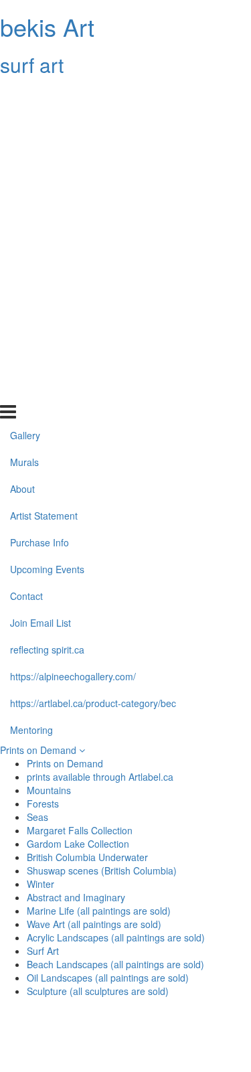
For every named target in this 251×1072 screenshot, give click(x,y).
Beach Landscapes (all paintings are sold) (115, 964)
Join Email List (40, 282)
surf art (32, 64)
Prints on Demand (39, 750)
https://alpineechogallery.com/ (73, 336)
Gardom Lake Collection (78, 843)
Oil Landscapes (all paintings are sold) (108, 977)
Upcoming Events (47, 229)
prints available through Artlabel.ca (100, 776)
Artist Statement (44, 176)
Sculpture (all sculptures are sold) (98, 991)
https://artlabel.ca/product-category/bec (93, 363)
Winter (40, 884)
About (22, 149)
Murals (24, 122)
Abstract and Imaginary (76, 897)
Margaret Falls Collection (80, 830)
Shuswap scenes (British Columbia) (102, 870)
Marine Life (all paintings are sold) (99, 910)
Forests (43, 803)
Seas (37, 817)
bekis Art (47, 26)
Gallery (25, 95)
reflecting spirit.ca (47, 309)
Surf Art (43, 951)
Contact (26, 256)
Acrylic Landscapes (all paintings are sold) (116, 937)
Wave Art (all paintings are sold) (94, 924)
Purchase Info (39, 203)
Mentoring (31, 389)
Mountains (49, 790)
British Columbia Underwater (87, 857)
